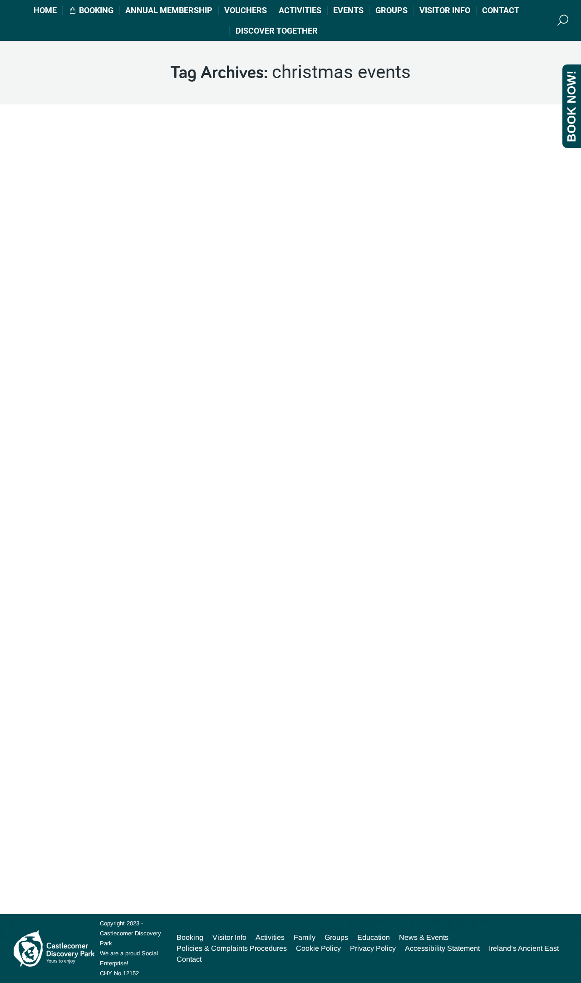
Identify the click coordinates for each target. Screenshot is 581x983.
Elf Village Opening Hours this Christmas (105, 347)
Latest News (49, 366)
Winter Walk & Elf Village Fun (83, 822)
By (131, 366)
